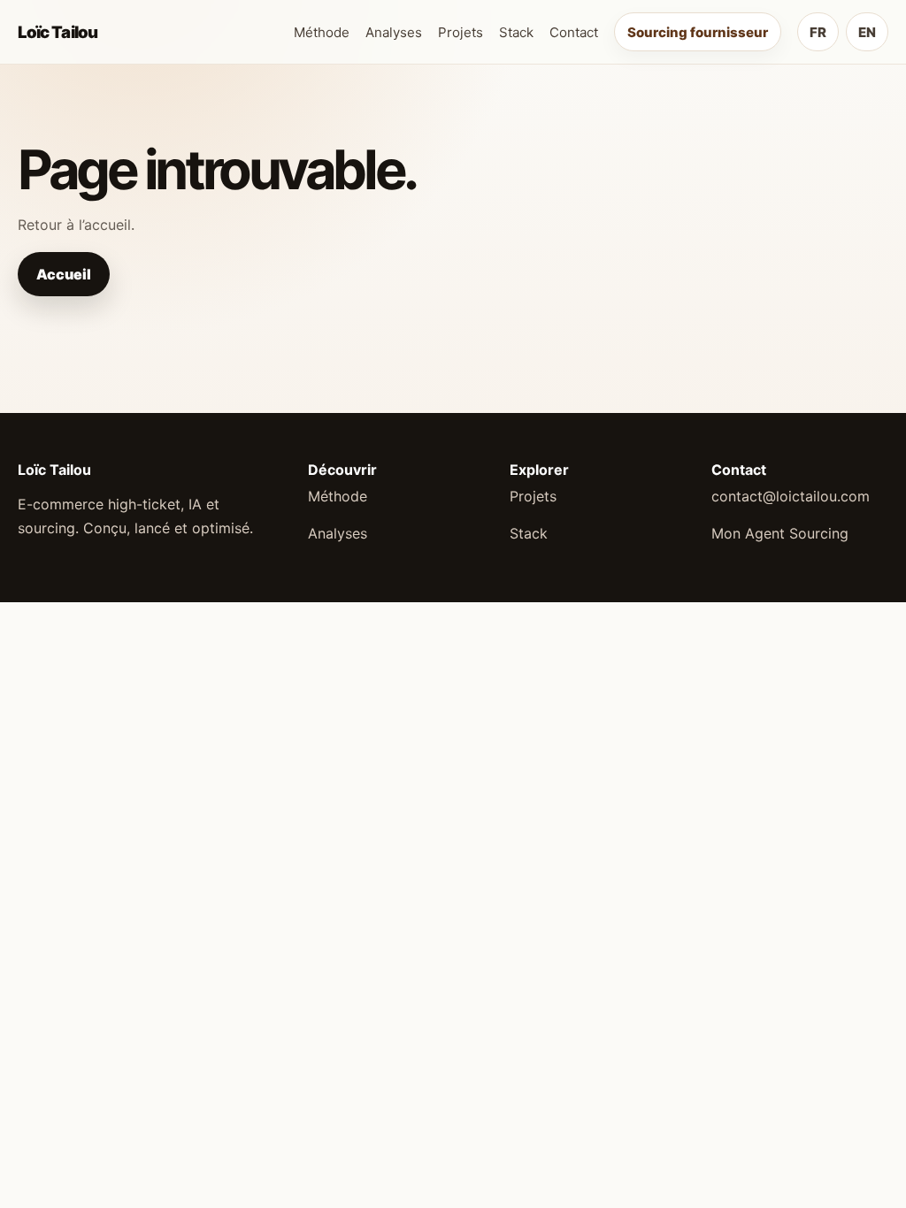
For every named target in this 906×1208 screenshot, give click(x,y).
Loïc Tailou (57, 32)
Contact (573, 32)
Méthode (321, 32)
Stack (516, 32)
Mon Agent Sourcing (779, 533)
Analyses (393, 32)
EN (867, 32)
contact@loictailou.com (790, 496)
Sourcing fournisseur (697, 32)
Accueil (63, 274)
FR (818, 32)
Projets (460, 32)
